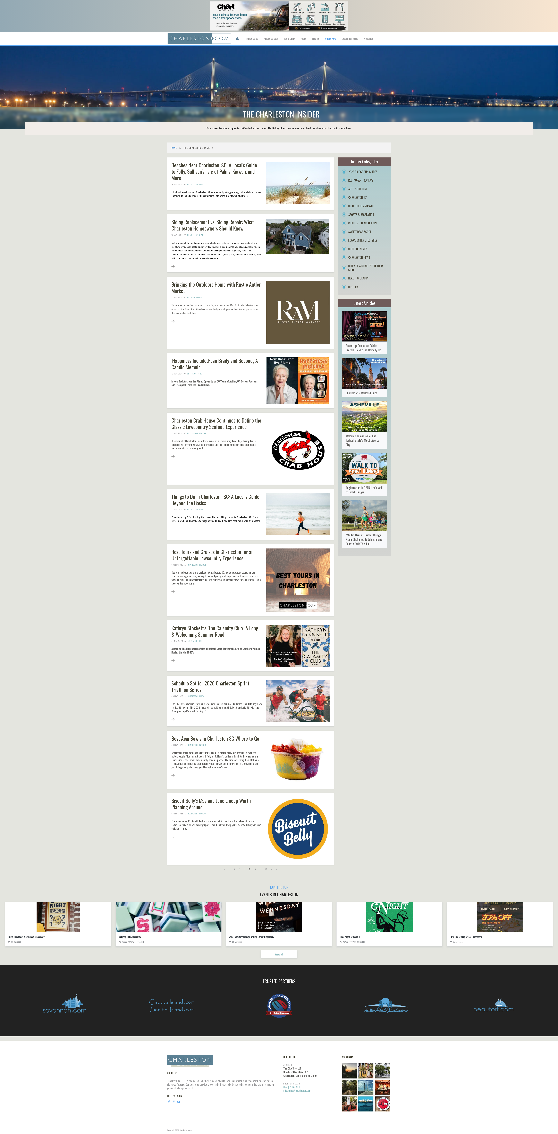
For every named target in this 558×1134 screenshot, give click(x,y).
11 (260, 869)
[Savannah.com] (64, 1006)
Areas (303, 38)
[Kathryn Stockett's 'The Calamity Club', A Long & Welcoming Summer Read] (173, 660)
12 (266, 869)
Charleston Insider (197, 564)
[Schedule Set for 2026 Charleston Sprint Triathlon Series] (173, 719)
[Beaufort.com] (493, 1006)
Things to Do (252, 38)
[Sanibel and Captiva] (171, 1006)
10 (255, 869)
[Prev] (229, 869)
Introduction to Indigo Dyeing (352, 937)
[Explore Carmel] (279, 1006)
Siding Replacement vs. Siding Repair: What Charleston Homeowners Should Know (212, 225)
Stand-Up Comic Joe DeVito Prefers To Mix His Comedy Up (363, 347)
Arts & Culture (194, 373)
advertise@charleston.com (297, 1090)
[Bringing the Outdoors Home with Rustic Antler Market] (173, 321)
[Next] (271, 869)
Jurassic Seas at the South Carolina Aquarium (249, 937)
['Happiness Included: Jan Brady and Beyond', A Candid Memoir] (173, 393)
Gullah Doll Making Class (461, 937)
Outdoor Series (194, 297)
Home (174, 147)
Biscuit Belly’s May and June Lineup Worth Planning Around (211, 804)
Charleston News (195, 184)
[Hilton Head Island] (386, 1006)
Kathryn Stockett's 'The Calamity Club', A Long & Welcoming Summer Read (214, 631)
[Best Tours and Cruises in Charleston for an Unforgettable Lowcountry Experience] (173, 591)
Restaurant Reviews (196, 433)
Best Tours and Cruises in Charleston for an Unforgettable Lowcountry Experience (212, 555)
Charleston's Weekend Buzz (361, 392)
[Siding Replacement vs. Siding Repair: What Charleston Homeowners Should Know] (173, 266)
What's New (330, 38)
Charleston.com (186, 1130)
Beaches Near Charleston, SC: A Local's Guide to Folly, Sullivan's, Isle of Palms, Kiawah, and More (214, 171)
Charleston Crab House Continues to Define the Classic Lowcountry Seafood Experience (216, 423)
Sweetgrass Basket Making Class (23, 937)
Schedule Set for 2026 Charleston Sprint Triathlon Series (210, 686)
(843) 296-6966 (292, 1087)
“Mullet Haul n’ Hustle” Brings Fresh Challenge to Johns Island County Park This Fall (364, 539)
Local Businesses (350, 38)
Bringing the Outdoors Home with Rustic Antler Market (216, 287)
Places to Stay (271, 38)
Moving (315, 38)
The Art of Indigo (126, 937)
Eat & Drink (289, 38)
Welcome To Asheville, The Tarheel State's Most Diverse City (362, 440)
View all (279, 954)
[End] (276, 869)
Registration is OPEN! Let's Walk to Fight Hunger (364, 489)
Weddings (368, 38)
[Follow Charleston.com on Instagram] (365, 1087)
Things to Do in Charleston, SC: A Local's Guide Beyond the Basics (215, 500)
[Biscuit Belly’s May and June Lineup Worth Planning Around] (173, 836)
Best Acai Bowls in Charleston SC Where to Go (215, 738)
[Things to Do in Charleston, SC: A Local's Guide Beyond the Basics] (173, 529)
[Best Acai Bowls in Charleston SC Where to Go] (173, 775)
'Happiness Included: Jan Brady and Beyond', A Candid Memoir (214, 364)
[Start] (224, 869)
